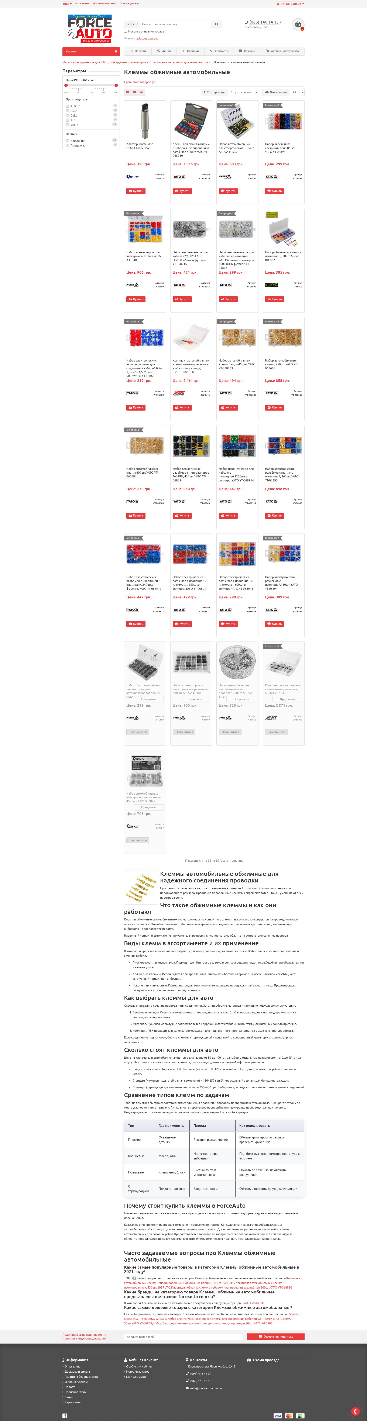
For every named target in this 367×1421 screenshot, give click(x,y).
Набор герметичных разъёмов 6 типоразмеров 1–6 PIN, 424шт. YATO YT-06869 (191, 474)
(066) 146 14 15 (200, 1381)
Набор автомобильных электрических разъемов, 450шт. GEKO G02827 (144, 797)
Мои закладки (136, 1376)
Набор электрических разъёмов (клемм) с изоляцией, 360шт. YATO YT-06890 (282, 474)
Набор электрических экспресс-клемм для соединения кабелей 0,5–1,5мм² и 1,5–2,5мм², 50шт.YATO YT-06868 (144, 368)
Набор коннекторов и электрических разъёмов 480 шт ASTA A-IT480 (190, 689)
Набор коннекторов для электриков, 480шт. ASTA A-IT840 (143, 256)
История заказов (138, 1371)
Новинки (192, 51)
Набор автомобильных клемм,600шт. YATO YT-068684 (142, 472)
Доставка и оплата (104, 3)
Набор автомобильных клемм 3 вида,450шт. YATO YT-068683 (237, 364)
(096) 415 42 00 (200, 1373)
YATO (74, 125)
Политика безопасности (81, 1376)
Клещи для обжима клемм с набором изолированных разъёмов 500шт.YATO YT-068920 (191, 149)
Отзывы (249, 51)
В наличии (93, 140)
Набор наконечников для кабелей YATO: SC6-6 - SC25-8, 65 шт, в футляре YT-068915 (190, 258)
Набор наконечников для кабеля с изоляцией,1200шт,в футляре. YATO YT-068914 (236, 474)
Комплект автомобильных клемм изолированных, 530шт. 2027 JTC (283, 689)
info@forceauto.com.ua (206, 1388)
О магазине (82, 3)
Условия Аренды (76, 1381)
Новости (140, 51)
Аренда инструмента (284, 51)
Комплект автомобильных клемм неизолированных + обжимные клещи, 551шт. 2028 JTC (191, 366)
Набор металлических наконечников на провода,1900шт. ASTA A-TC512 (236, 691)
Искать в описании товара (146, 31)
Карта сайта (72, 1402)
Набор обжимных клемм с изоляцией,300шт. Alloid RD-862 (283, 256)
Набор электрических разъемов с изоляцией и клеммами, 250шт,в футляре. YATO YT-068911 (190, 582)
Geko (74, 115)
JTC (73, 120)
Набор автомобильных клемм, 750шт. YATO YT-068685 (281, 364)
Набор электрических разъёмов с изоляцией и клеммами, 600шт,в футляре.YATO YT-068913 (236, 582)
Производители (129, 3)
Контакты (221, 51)
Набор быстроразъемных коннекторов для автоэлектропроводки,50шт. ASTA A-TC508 (145, 691)
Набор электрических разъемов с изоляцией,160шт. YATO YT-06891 (281, 582)
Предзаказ (93, 145)
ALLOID (75, 106)
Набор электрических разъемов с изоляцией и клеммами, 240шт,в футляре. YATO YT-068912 (143, 582)
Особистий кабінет (139, 1366)
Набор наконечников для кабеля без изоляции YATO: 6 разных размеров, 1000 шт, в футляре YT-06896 (237, 259)
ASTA (74, 111)
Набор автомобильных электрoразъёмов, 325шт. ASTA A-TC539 (236, 147)
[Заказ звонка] (355, 1411)
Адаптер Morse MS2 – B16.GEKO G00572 (140, 145)
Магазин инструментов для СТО (84, 62)
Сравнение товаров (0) (140, 82)
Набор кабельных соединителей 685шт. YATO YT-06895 (280, 147)
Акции (166, 51)
